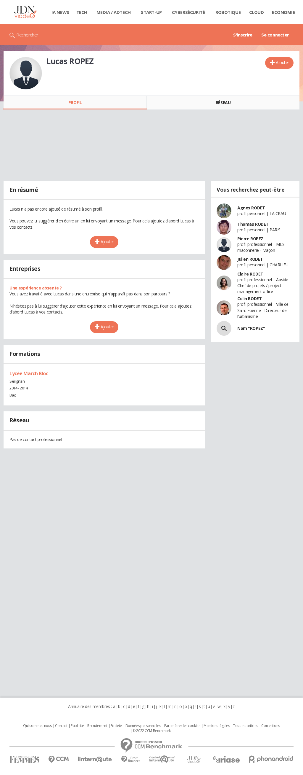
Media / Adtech (113, 12)
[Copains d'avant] (162, 759)
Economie (283, 12)
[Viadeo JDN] (194, 759)
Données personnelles (143, 726)
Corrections (270, 726)
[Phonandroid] (271, 759)
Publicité (77, 726)
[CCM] (58, 759)
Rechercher (27, 35)
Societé (116, 726)
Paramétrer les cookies (182, 726)
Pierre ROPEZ (250, 238)
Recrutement (97, 726)
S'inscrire (242, 35)
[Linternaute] (95, 759)
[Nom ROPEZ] (224, 328)
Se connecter (275, 35)
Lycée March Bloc (28, 373)
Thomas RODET (253, 224)
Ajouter (282, 62)
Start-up (151, 12)
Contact (61, 726)
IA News (60, 12)
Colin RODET (249, 298)
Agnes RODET (251, 208)
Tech (81, 12)
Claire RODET (250, 274)
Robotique (228, 12)
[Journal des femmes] (24, 759)
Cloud (256, 12)
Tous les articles (245, 726)
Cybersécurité (188, 12)
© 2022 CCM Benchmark (152, 731)
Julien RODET (250, 259)
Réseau (223, 102)
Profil (75, 102)
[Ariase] (226, 759)
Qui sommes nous (37, 726)
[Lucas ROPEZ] (25, 73)
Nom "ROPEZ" (251, 328)
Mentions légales (217, 726)
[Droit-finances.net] (130, 759)
